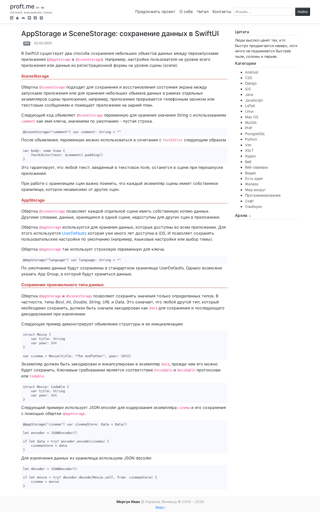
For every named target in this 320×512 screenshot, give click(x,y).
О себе (186, 11)
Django (251, 83)
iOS (26, 43)
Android (251, 72)
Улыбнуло (253, 206)
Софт (249, 201)
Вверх (160, 507)
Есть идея (254, 178)
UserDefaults (74, 233)
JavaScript (254, 100)
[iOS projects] (17, 18)
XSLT (249, 150)
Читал (202, 11)
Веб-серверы (256, 167)
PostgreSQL (255, 134)
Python (251, 139)
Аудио (250, 156)
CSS (248, 78)
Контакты (221, 11)
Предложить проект (155, 11)
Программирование (262, 195)
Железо (251, 184)
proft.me (22, 6)
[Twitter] (29, 18)
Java (249, 94)
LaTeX (250, 106)
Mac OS (251, 117)
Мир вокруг (255, 190)
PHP (248, 128)
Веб (248, 162)
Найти (303, 12)
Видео (250, 173)
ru (42, 7)
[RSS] (11, 18)
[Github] (41, 18)
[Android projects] (23, 18)
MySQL (251, 122)
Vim (248, 145)
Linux (249, 111)
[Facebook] (35, 18)
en (38, 7)
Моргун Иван (128, 501)
